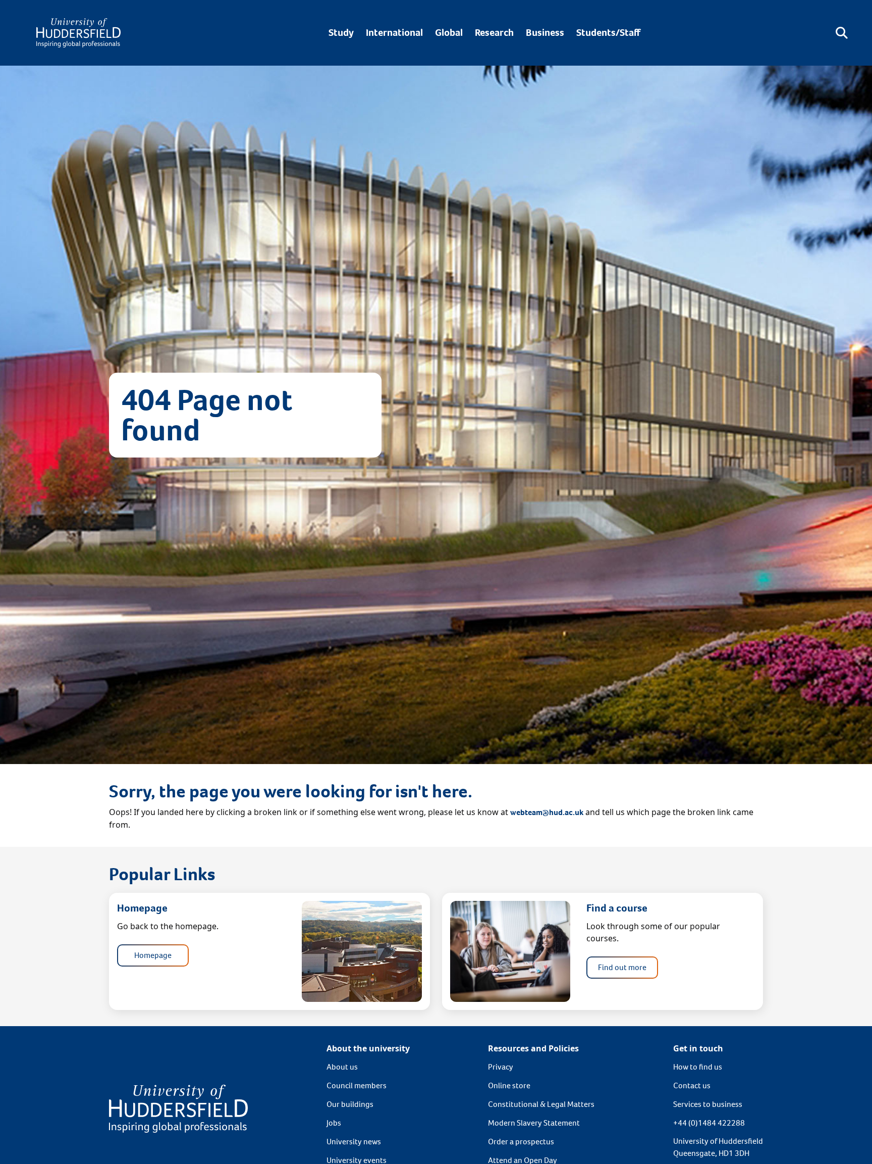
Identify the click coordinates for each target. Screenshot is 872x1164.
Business (545, 32)
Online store (509, 1085)
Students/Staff (608, 32)
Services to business (707, 1104)
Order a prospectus (521, 1141)
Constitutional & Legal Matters (541, 1104)
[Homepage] (78, 33)
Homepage (153, 955)
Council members (356, 1085)
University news (353, 1141)
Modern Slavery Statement (534, 1123)
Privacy (500, 1066)
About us (342, 1066)
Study (341, 32)
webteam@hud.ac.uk (546, 812)
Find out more (622, 967)
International (394, 32)
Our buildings (349, 1104)
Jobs (333, 1123)
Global (449, 32)
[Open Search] (842, 33)
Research (494, 32)
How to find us (697, 1066)
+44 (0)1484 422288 (709, 1123)
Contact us (692, 1085)
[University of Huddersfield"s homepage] (178, 1107)
